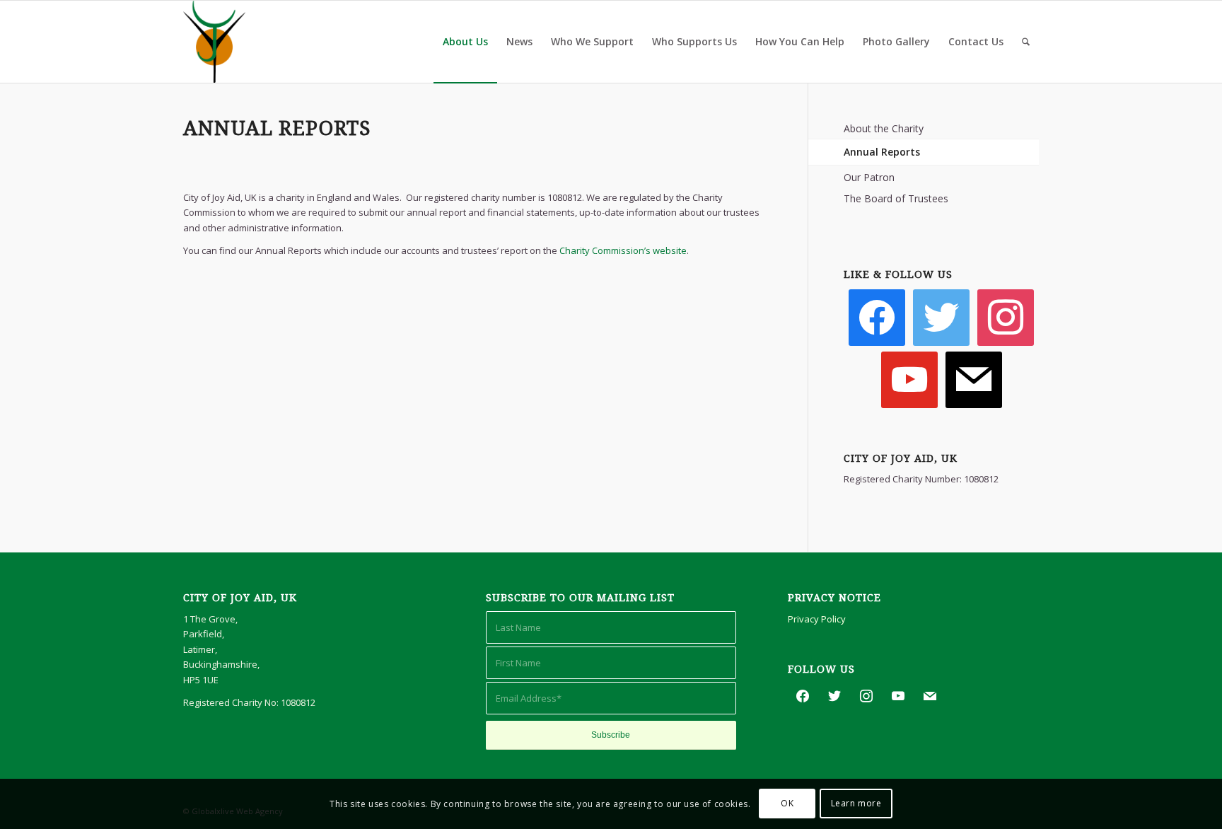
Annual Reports (882, 151)
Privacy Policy (817, 619)
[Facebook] (877, 316)
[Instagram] (909, 378)
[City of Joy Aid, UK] (214, 42)
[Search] (1026, 42)
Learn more (856, 804)
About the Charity (884, 128)
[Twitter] (941, 316)
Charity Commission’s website (623, 250)
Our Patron (869, 177)
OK (787, 804)
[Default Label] (1005, 316)
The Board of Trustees (896, 198)
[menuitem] (465, 42)
